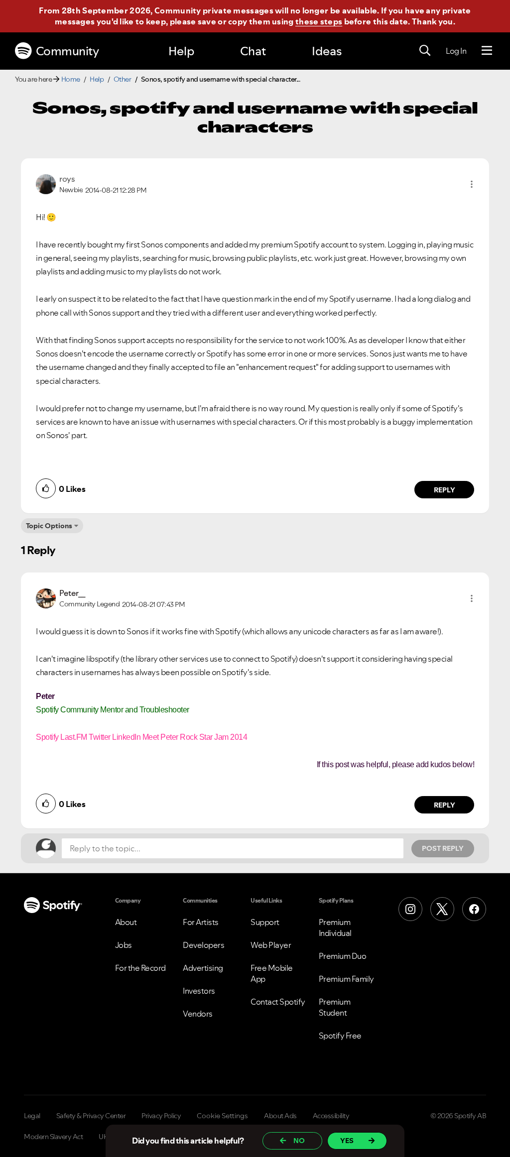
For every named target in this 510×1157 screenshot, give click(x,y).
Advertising (203, 967)
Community (67, 51)
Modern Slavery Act (53, 1136)
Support (265, 922)
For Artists (201, 922)
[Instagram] (410, 909)
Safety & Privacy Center (91, 1115)
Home (70, 79)
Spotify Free (340, 1035)
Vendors (198, 1013)
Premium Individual (335, 927)
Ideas (327, 51)
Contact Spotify (278, 1001)
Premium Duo (343, 955)
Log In (456, 50)
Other (122, 79)
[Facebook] (474, 909)
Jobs (123, 944)
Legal (32, 1115)
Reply (444, 490)
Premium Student (335, 1007)
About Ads (280, 1115)
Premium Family (346, 978)
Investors (199, 990)
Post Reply (443, 848)
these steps (318, 21)
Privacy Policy (161, 1115)
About (126, 922)
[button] (471, 184)
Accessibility (331, 1115)
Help (181, 51)
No (299, 1141)
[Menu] (487, 51)
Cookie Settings (222, 1115)
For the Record (140, 967)
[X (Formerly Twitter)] (442, 909)
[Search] (424, 50)
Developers (203, 944)
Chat (253, 51)
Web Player (271, 944)
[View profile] (46, 183)
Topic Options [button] (49, 526)
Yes (347, 1141)
